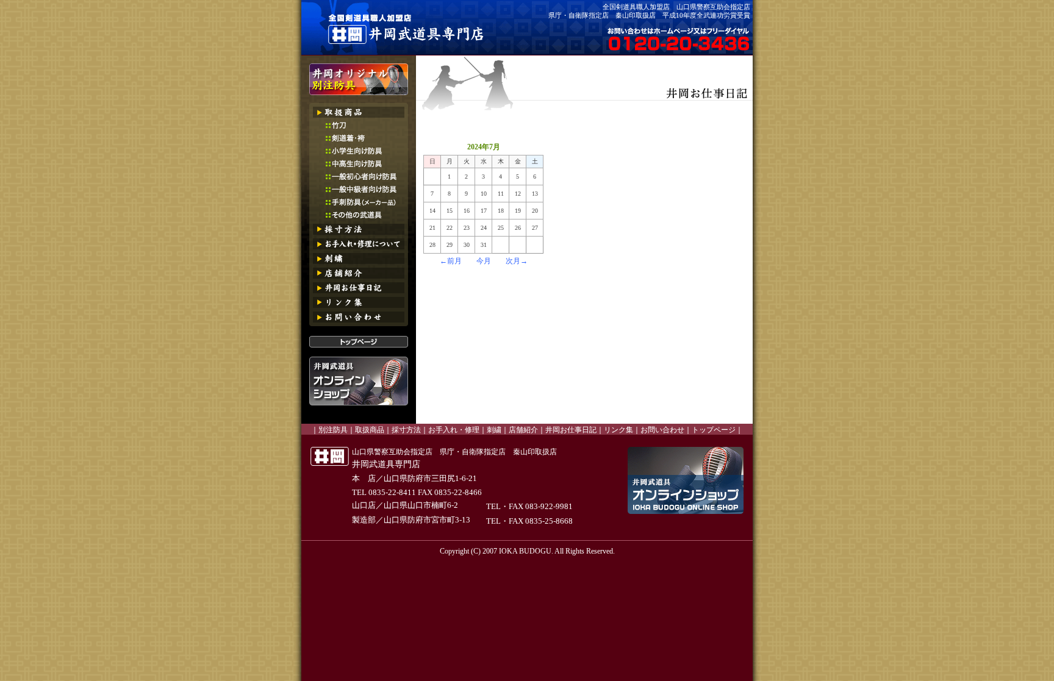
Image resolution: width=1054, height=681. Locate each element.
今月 (483, 261)
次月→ (517, 261)
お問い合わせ (662, 430)
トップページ (714, 430)
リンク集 (618, 430)
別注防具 (333, 430)
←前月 (451, 261)
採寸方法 (406, 430)
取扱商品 (369, 430)
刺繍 (494, 430)
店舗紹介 (523, 430)
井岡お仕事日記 (571, 430)
